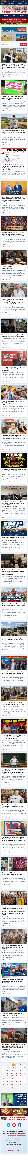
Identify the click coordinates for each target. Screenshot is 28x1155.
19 (7, 1073)
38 (12, 1081)
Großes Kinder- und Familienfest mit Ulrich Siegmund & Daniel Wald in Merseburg (13, 981)
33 (16, 1078)
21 (16, 1073)
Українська (20, 3)
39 (16, 1081)
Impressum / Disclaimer (14, 1150)
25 (7, 1076)
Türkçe (25, 1)
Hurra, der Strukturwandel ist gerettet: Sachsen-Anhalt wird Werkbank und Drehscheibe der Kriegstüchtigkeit (13, 639)
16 (20, 1070)
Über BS (13, 15)
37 (7, 1081)
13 (7, 1070)
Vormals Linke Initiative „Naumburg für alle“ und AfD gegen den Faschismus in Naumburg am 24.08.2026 (13, 673)
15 (16, 1070)
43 (7, 1084)
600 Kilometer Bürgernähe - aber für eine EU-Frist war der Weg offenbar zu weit (13, 132)
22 (20, 1073)
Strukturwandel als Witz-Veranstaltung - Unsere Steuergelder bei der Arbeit (13, 874)
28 (20, 1076)
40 (20, 1081)
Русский (8, 3)
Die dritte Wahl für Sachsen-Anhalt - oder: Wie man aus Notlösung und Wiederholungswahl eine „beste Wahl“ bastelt (13, 199)
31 (7, 1078)
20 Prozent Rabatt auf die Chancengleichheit (10, 267)
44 (12, 1084)
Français (14, 1)
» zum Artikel (6, 76)
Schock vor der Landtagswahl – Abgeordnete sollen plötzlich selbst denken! (14, 703)
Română (13, 3)
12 (3, 1070)
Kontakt (21, 15)
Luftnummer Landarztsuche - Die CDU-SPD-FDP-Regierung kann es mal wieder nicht (14, 403)
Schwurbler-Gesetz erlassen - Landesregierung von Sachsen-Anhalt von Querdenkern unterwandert (13, 806)
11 (25, 1067)
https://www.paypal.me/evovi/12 (17, 1135)
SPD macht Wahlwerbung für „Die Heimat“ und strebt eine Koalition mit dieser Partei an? (14, 368)
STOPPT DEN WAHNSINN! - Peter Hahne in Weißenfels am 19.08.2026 (14, 470)
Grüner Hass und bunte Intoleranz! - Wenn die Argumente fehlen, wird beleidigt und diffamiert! (13, 98)
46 (20, 1084)
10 (20, 1067)
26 (12, 1076)
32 (12, 1078)
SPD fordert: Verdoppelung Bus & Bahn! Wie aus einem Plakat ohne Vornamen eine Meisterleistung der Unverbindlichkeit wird (13, 1047)
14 (12, 1070)
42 (3, 1084)
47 (24, 1084)
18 (3, 1073)
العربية (25, 3)
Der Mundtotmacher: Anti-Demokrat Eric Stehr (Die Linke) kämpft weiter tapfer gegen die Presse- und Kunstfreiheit (13, 167)
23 (24, 1073)
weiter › (14, 1087)
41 (24, 1081)
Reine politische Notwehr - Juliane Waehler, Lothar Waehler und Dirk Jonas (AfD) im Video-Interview (13, 736)
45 (16, 1084)
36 (3, 1081)
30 (3, 1078)
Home (6, 15)
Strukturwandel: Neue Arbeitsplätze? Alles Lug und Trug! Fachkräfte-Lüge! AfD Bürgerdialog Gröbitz (13, 539)
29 (24, 1076)
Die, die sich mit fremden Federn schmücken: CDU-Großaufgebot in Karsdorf (12, 947)
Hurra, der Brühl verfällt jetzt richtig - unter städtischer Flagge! (13, 1014)
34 (20, 1078)
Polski (2, 3)
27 (16, 1076)
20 (12, 1073)
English (9, 1)
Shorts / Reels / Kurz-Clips (14, 1147)
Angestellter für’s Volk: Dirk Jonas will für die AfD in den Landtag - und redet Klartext (13, 605)
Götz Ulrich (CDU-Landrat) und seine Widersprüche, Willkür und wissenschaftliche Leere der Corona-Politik (13, 234)
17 (24, 1070)
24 (3, 1076)
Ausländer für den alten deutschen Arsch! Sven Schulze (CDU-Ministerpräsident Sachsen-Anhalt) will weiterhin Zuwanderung (13, 66)
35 (24, 1078)
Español (20, 1)
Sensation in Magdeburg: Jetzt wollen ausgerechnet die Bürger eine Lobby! (13, 335)
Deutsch (3, 1)
